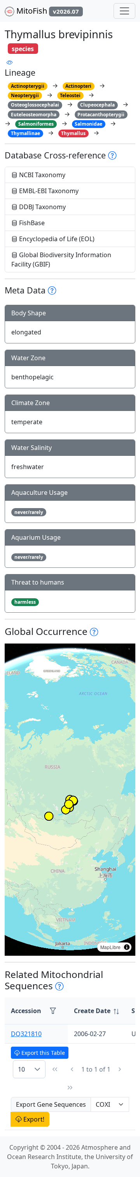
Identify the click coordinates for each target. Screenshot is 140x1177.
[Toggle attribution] (126, 947)
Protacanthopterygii (100, 114)
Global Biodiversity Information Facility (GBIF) (61, 259)
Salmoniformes (36, 124)
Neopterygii (25, 95)
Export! (33, 1119)
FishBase (31, 223)
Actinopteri (78, 86)
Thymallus (73, 133)
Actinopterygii (27, 86)
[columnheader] (96, 1010)
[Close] (127, 14)
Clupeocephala (97, 104)
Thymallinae (25, 133)
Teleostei (70, 95)
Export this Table (42, 1052)
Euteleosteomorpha (33, 114)
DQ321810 (26, 1033)
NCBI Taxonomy (41, 175)
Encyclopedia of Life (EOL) (56, 239)
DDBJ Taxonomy (42, 207)
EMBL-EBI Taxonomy (48, 191)
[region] (70, 800)
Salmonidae (88, 124)
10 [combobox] (21, 1069)
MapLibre (110, 947)
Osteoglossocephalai (35, 104)
